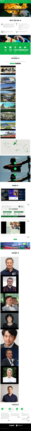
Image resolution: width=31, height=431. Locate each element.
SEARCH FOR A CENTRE (18, 63)
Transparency (28, 428)
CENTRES (14, 58)
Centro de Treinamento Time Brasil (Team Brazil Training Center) (16, 78)
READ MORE (9, 420)
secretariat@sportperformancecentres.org (24, 410)
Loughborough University (16, 133)
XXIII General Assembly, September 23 (12, 2)
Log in (6, 2)
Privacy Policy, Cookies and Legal (23, 428)
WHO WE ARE (15, 20)
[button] (2, 9)
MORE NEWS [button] (15, 239)
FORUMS (14, 158)
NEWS (14, 185)
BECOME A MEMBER (12, 63)
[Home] (2, 1)
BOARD (14, 253)
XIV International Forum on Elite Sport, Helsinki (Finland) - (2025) (15, 165)
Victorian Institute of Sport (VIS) (16, 87)
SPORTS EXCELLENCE (15, 69)
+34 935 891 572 (5, 408)
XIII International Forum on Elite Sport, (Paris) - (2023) (15, 176)
